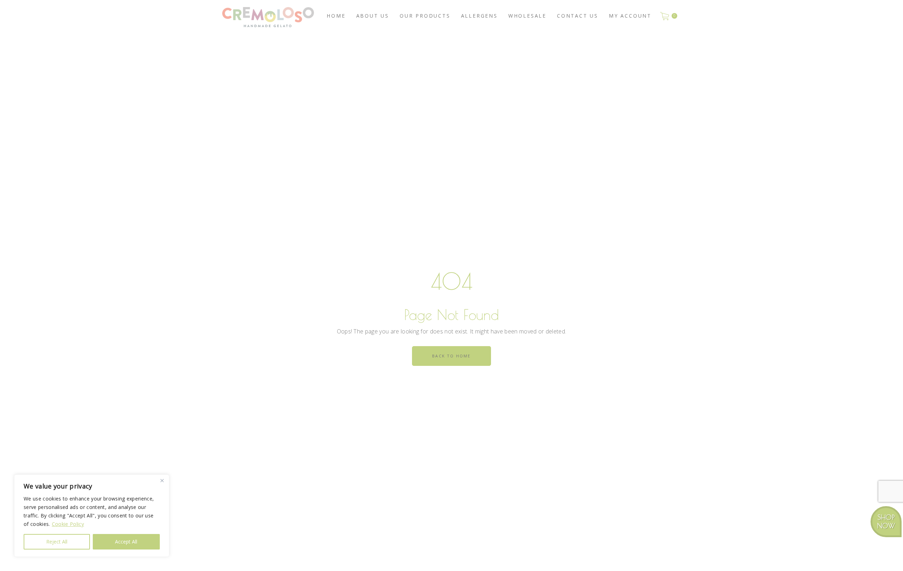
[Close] (162, 480)
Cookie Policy (68, 524)
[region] (91, 515)
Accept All (126, 541)
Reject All (56, 541)
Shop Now (886, 522)
